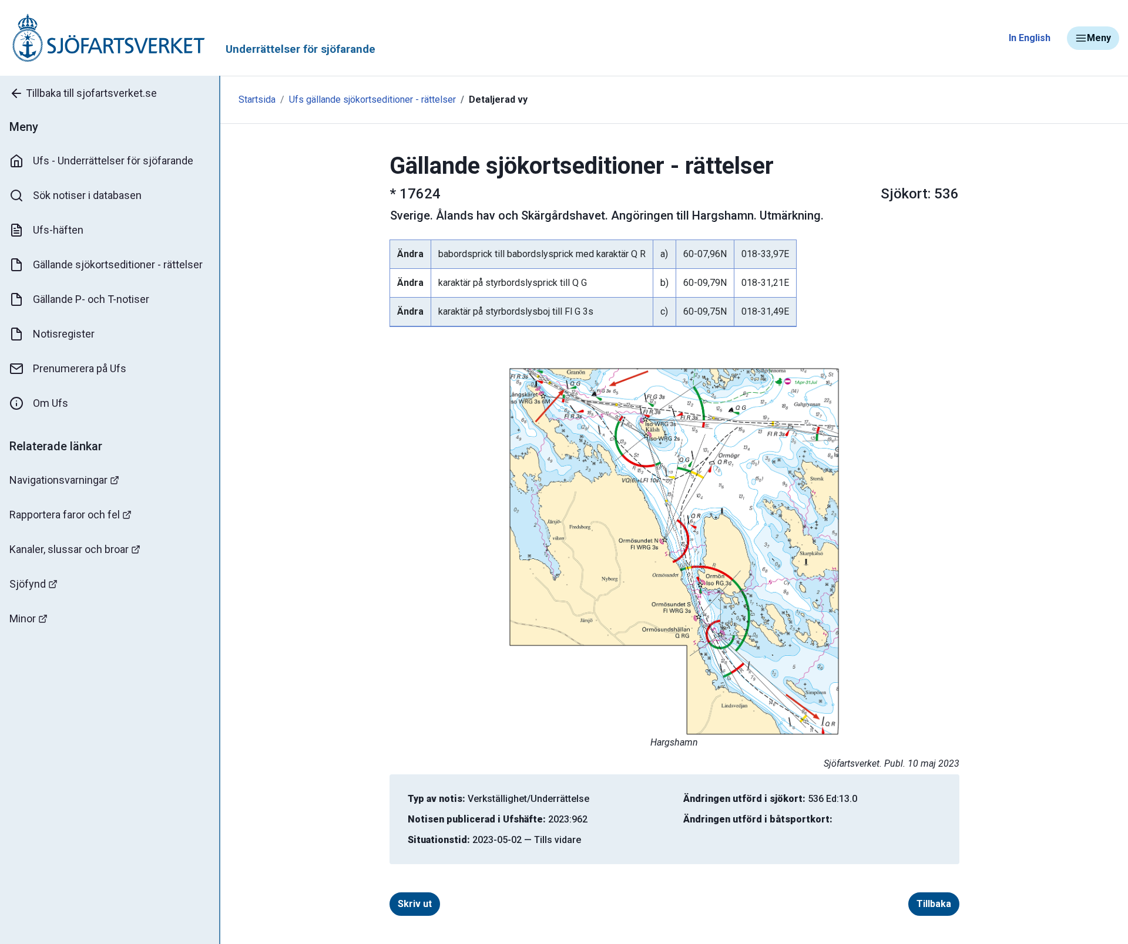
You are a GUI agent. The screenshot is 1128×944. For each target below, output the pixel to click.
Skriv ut (415, 903)
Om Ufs (50, 403)
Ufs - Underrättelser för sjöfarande (113, 160)
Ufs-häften (58, 230)
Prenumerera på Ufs (79, 368)
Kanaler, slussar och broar (69, 549)
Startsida (257, 99)
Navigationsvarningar (58, 480)
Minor (22, 618)
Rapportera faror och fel (64, 514)
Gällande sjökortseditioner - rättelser (118, 264)
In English (1029, 37)
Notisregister (64, 334)
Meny (1099, 37)
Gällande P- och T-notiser (91, 299)
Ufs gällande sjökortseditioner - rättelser (372, 99)
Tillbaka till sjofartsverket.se (91, 93)
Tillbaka (933, 903)
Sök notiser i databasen (87, 195)
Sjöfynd (27, 584)
